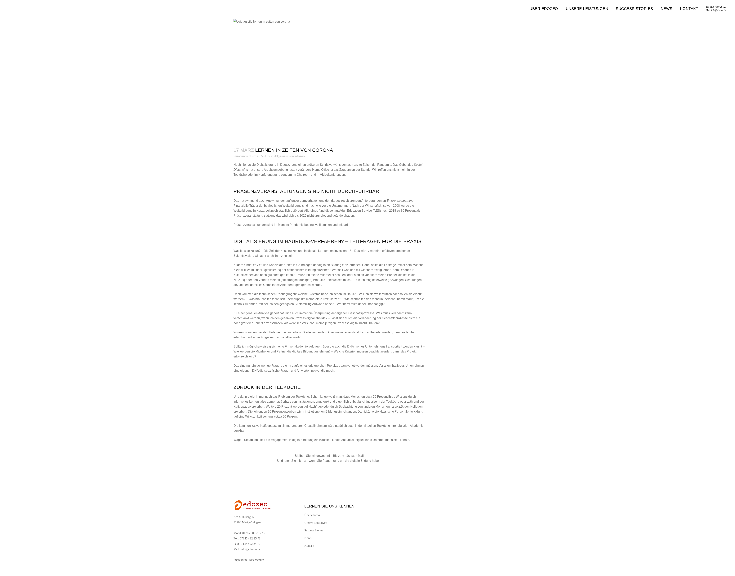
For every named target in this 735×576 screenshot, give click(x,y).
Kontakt (309, 545)
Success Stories (313, 530)
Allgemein (281, 156)
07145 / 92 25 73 (250, 538)
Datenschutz (256, 559)
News (307, 538)
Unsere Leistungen (315, 522)
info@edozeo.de (718, 10)
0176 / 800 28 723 (718, 7)
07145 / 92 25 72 (250, 543)
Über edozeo (312, 515)
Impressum (240, 559)
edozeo (300, 156)
